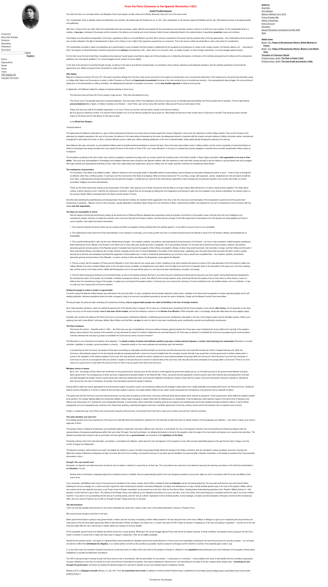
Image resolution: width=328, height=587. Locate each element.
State (264, 33)
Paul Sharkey (166, 579)
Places (4, 68)
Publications (6, 46)
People (4, 65)
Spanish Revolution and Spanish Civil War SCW (281, 30)
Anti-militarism (267, 11)
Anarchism (266, 8)
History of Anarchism (270, 20)
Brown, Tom (266, 42)
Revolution (266, 26)
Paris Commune (268, 23)
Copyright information (10, 78)
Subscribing (6, 43)
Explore (30, 55)
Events (4, 59)
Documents (6, 49)
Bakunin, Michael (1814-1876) (274, 14)
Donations (5, 40)
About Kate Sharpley (9, 37)
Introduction (6, 34)
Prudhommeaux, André (271, 58)
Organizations (7, 62)
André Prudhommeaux (161, 10)
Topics (4, 71)
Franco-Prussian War (270, 17)
